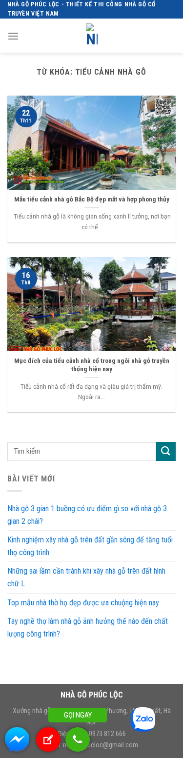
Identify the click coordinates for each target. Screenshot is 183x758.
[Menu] (13, 36)
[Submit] (166, 451)
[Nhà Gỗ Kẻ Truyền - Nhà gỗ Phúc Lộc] (91, 36)
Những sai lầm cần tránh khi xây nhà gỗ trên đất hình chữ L (86, 577)
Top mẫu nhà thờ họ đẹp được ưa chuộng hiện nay (83, 602)
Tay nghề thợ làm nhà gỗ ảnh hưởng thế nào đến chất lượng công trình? (87, 627)
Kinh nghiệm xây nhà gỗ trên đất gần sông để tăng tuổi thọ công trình (90, 546)
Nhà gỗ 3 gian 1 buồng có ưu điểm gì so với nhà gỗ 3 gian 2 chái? (87, 515)
